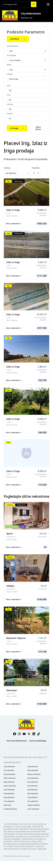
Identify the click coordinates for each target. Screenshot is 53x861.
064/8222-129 (26, 18)
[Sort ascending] (34, 173)
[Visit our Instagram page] (19, 733)
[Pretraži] (33, 4)
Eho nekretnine (32, 782)
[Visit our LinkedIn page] (33, 733)
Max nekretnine (32, 794)
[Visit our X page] (28, 733)
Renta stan (7, 805)
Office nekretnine (10, 778)
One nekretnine (32, 801)
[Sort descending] (38, 173)
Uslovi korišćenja (37, 741)
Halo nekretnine (32, 778)
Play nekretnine (9, 794)
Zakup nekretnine (33, 805)
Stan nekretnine (9, 790)
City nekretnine (32, 767)
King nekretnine (9, 797)
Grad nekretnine (9, 767)
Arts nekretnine (9, 801)
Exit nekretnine (32, 790)
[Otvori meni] (48, 4)
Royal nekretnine (9, 774)
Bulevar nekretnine (34, 774)
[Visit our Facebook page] (14, 733)
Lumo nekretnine (33, 809)
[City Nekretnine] (10, 15)
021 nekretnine (9, 770)
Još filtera (18, 39)
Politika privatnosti (17, 741)
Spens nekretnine (10, 786)
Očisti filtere (38, 128)
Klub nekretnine (9, 782)
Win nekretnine (32, 786)
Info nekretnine (32, 770)
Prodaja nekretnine (10, 809)
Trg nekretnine (32, 797)
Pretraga (17, 128)
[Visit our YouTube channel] (24, 733)
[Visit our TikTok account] (38, 733)
